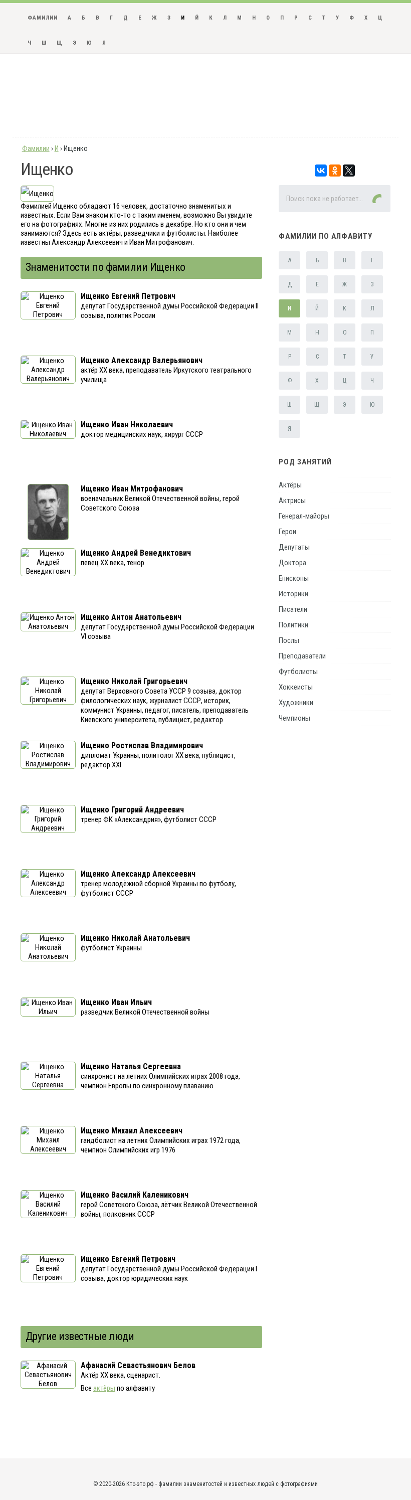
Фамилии (43, 18)
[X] (349, 170)
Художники (296, 702)
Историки (293, 593)
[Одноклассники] (335, 170)
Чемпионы (294, 718)
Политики (293, 624)
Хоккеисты (296, 687)
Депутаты (294, 547)
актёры (104, 1388)
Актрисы (292, 500)
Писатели (293, 609)
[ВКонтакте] (321, 170)
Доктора (292, 562)
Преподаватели (302, 655)
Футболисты (298, 671)
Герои (287, 531)
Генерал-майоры (304, 516)
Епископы (294, 578)
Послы (289, 640)
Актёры (290, 484)
